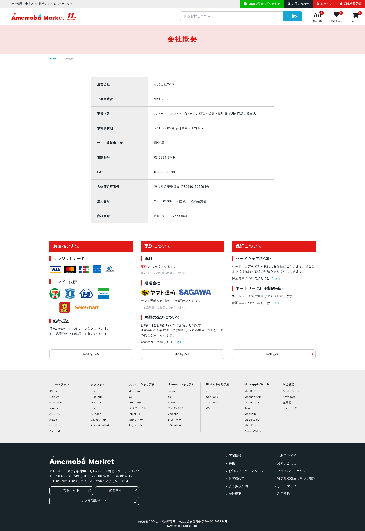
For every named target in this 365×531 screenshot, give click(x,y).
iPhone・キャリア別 (181, 384)
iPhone (54, 391)
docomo (134, 391)
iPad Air (96, 402)
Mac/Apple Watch (256, 384)
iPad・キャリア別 (217, 384)
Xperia (53, 408)
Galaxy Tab (98, 419)
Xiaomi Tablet (100, 425)
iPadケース (290, 408)
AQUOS (54, 413)
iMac (247, 408)
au (131, 396)
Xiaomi (54, 419)
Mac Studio (251, 419)
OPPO (53, 425)
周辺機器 (288, 384)
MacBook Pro (253, 402)
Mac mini (250, 413)
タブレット (98, 384)
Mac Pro (250, 425)
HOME (53, 59)
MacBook (250, 391)
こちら (178, 342)
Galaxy (54, 396)
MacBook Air (252, 396)
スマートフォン (59, 384)
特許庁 (186, 216)
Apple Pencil (291, 391)
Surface (96, 413)
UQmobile (135, 425)
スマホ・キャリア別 (142, 384)
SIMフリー (136, 419)
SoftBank (135, 402)
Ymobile (134, 413)
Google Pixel (58, 402)
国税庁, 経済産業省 (193, 201)
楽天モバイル (137, 408)
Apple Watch (252, 430)
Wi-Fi (209, 408)
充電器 (287, 402)
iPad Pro (96, 408)
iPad (94, 391)
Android (54, 430)
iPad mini (97, 396)
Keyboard (289, 396)
